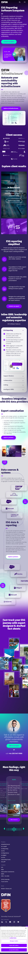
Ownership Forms (5, 859)
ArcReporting (4, 848)
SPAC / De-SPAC (5, 876)
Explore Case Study (14, 200)
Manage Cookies (14, 941)
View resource (14, 819)
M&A (2, 869)
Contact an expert (9, 41)
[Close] (26, 928)
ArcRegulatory (5, 853)
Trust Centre (4, 881)
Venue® (3, 861)
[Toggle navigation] (24, 2)
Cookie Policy (12, 937)
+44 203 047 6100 (15, 753)
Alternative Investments (7, 871)
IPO (2, 867)
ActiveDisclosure (5, 844)
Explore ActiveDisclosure (11, 108)
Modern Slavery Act (6, 888)
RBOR (2, 874)
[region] (14, 195)
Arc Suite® (4, 846)
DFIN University (5, 879)
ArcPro (3, 851)
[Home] (5, 2)
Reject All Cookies (13, 945)
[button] (14, 54)
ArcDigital (3, 855)
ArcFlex (3, 857)
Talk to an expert (14, 745)
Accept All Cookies (14, 949)
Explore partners (8, 437)
